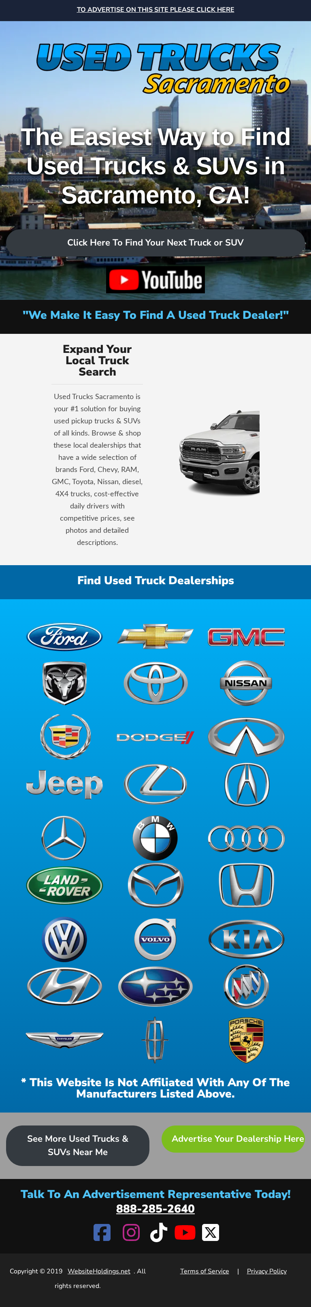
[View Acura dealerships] (246, 784)
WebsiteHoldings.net (99, 1271)
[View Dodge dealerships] (155, 737)
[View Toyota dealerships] (155, 683)
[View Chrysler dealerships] (64, 1040)
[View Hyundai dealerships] (64, 986)
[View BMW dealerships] (155, 838)
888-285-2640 (155, 1209)
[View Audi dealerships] (246, 838)
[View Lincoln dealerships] (155, 1040)
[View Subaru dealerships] (155, 986)
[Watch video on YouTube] (155, 279)
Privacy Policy (267, 1271)
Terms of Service (204, 1271)
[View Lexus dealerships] (155, 784)
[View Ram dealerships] (64, 683)
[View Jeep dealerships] (64, 784)
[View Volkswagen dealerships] (64, 939)
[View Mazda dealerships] (155, 885)
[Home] (155, 62)
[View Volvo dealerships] (155, 939)
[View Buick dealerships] (246, 986)
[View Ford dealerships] (64, 636)
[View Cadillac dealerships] (64, 737)
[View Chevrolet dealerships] (155, 636)
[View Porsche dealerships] (246, 1040)
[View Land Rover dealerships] (64, 885)
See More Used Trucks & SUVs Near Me (77, 1145)
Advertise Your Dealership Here (238, 1139)
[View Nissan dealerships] (246, 683)
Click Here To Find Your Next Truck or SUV (155, 243)
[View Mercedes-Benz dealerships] (64, 838)
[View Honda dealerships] (246, 885)
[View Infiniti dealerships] (246, 737)
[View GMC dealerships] (246, 636)
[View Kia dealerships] (246, 939)
